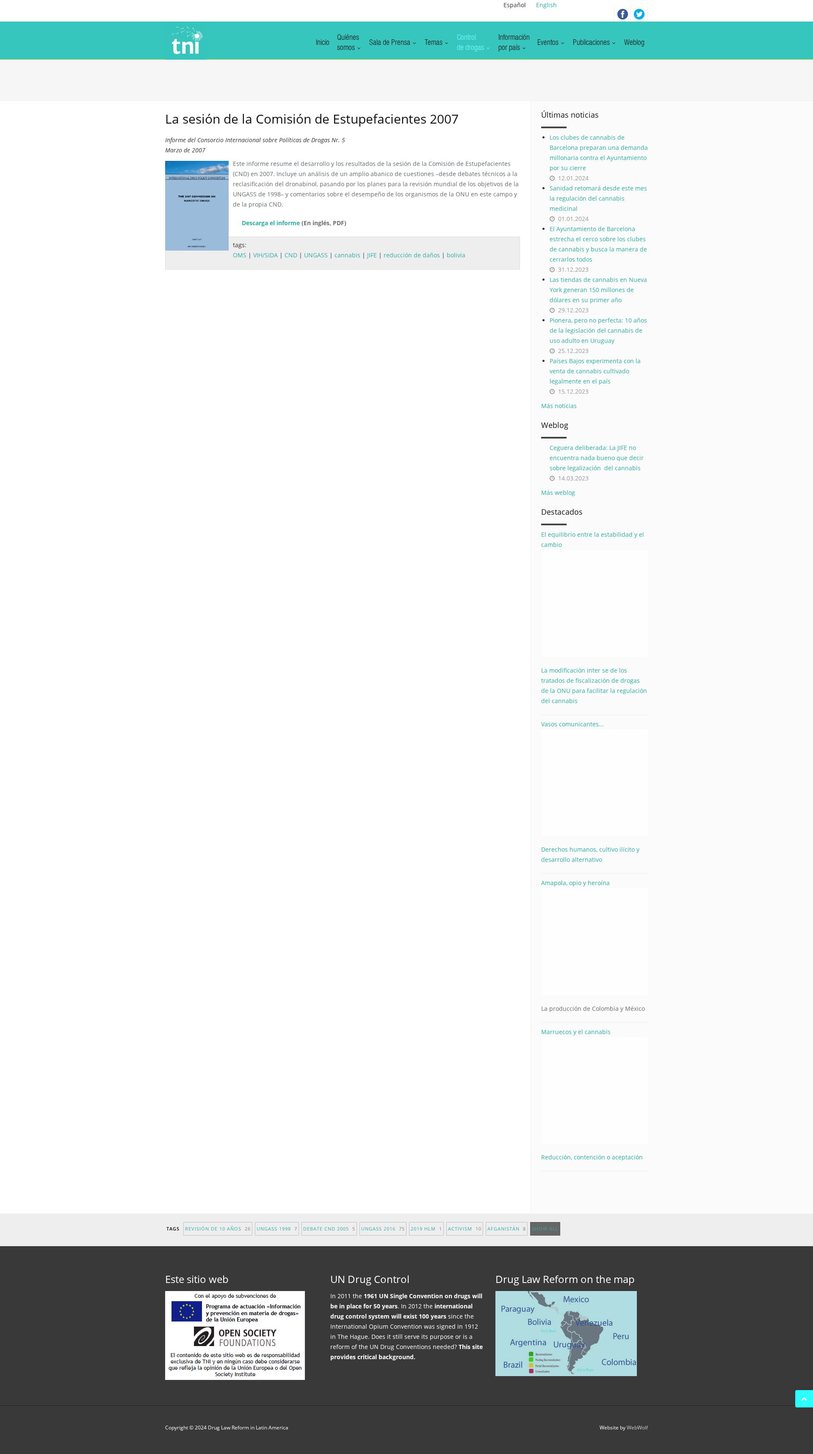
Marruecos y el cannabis (576, 1032)
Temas (434, 43)
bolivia (456, 255)
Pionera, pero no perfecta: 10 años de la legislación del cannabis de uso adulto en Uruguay (598, 330)
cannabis (347, 255)
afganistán (506, 1228)
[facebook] (622, 12)
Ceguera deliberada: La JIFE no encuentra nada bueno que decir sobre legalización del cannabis (597, 458)
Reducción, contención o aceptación (592, 1157)
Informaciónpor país (514, 43)
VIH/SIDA (265, 255)
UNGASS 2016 (383, 1228)
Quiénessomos (348, 43)
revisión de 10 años (218, 1228)
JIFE (372, 255)
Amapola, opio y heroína (593, 946)
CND (291, 255)
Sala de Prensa (390, 43)
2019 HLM (426, 1228)
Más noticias (559, 406)
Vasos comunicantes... (572, 724)
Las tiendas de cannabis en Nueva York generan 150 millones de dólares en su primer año (598, 290)
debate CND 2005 (329, 1228)
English (546, 5)
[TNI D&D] (185, 41)
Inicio (322, 43)
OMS (239, 255)
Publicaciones (592, 43)
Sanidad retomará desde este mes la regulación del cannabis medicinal (598, 198)
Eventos (548, 43)
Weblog (634, 43)
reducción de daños (412, 255)
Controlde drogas (471, 43)
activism (464, 1228)
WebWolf (637, 1427)
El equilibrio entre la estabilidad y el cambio (592, 539)
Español (514, 5)
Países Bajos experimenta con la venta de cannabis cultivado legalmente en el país (595, 371)
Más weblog (558, 492)
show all (545, 1228)
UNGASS (316, 255)
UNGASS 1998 (277, 1228)
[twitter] (639, 12)
